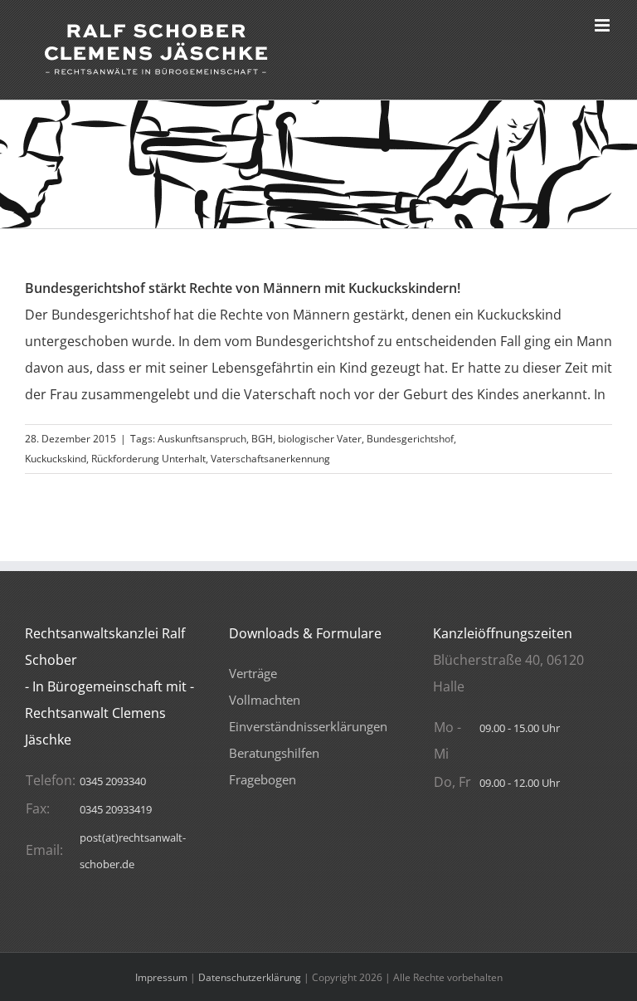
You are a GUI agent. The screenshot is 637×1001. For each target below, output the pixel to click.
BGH (262, 439)
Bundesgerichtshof (410, 439)
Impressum (161, 977)
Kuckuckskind (55, 459)
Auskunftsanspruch (202, 439)
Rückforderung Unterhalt (148, 459)
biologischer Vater (320, 439)
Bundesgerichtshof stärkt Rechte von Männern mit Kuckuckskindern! (242, 288)
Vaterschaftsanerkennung (270, 459)
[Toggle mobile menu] (603, 25)
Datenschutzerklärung (249, 977)
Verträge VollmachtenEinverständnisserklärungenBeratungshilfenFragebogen (308, 726)
